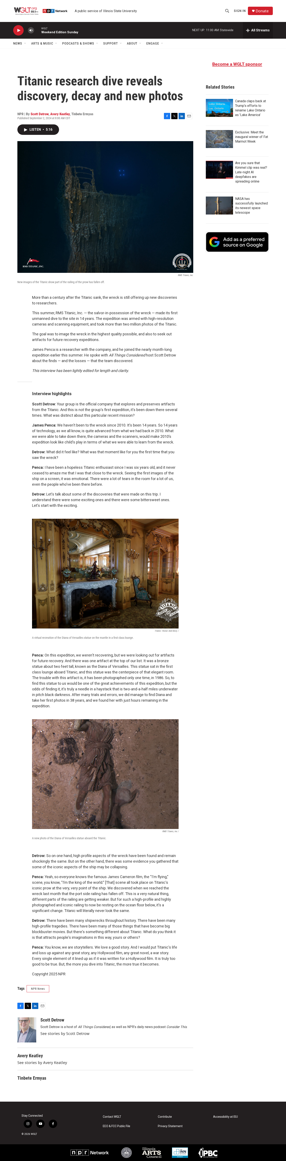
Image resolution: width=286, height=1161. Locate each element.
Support (110, 43)
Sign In (240, 11)
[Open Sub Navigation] (25, 43)
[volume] (31, 30)
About (132, 43)
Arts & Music (42, 43)
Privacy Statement (170, 1126)
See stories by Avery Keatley (42, 1062)
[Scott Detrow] (26, 1029)
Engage (152, 43)
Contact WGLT (112, 1116)
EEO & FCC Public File (116, 1126)
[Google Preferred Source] (237, 242)
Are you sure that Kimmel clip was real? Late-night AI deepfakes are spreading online (251, 172)
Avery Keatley (60, 114)
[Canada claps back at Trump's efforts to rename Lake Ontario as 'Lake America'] (219, 108)
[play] (18, 30)
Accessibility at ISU (225, 1116)
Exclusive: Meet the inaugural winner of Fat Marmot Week (251, 136)
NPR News (38, 988)
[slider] (37, 30)
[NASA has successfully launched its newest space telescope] (219, 206)
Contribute (165, 1116)
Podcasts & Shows (78, 43)
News (17, 43)
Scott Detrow (40, 114)
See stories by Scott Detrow (64, 1033)
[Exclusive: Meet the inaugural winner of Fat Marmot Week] (219, 139)
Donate (262, 11)
